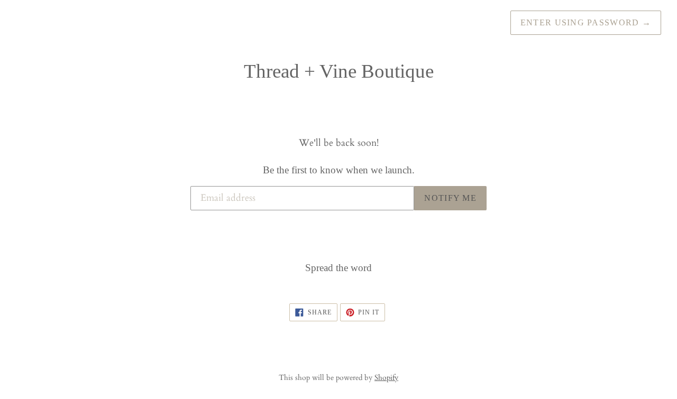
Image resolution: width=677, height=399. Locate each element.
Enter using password (585, 22)
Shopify (386, 378)
